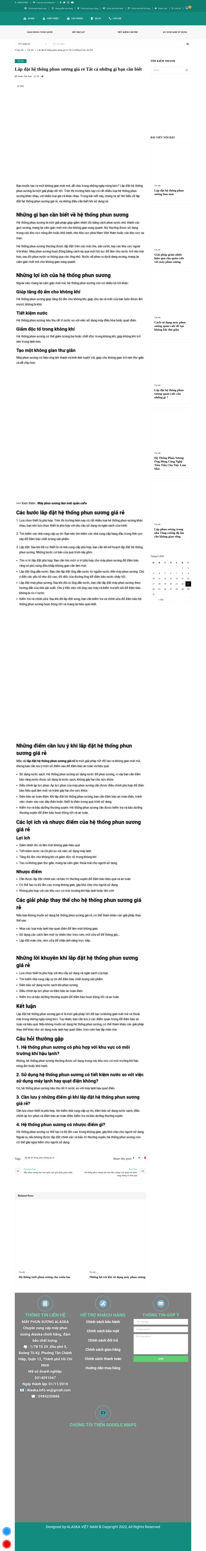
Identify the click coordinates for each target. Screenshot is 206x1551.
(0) (37, 76)
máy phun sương (80, 1535)
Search (187, 44)
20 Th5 (20, 86)
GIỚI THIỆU (53, 18)
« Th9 (160, 600)
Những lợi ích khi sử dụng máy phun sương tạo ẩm (122, 1277)
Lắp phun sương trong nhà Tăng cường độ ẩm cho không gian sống (169, 533)
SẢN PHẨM (77, 18)
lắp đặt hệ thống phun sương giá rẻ (39, 1158)
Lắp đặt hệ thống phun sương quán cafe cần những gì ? (169, 393)
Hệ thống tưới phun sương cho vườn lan (44, 1277)
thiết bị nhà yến (103, 1535)
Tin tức (30, 50)
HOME (31, 18)
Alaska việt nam (24, 76)
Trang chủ (19, 50)
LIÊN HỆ (117, 18)
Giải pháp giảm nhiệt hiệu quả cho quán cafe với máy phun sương (169, 258)
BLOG (98, 18)
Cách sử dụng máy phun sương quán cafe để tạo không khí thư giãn (170, 326)
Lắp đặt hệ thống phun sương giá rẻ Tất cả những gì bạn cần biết (78, 69)
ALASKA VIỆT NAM (82, 1527)
